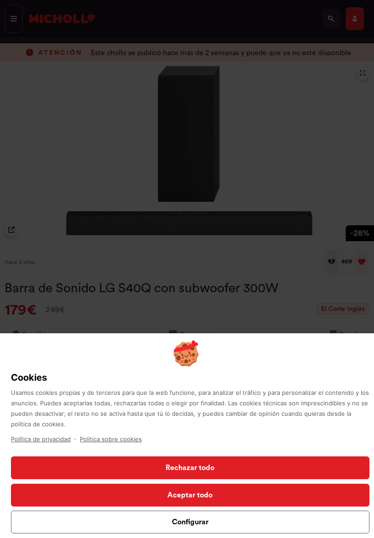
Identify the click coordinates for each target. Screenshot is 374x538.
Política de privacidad (41, 439)
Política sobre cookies (111, 439)
